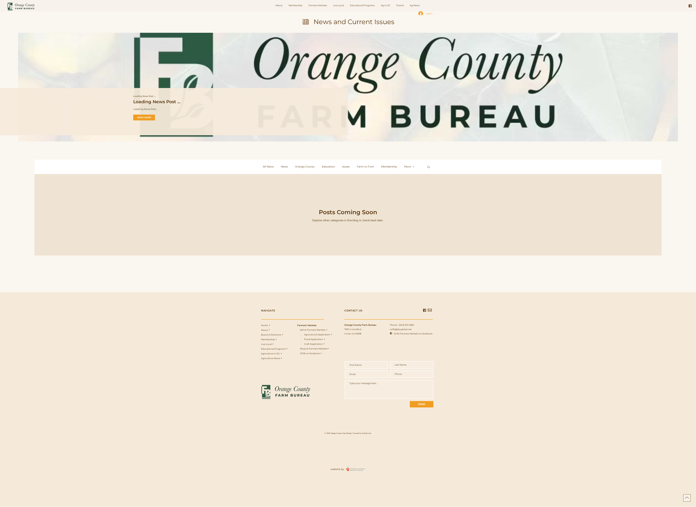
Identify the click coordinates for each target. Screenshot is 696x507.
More (407, 166)
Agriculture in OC (271, 353)
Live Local (267, 344)
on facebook (314, 353)
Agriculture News (271, 358)
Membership (389, 166)
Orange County (305, 166)
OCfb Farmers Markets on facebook (411, 333)
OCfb (301, 353)
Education (328, 166)
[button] (318, 5)
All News (268, 166)
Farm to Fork (365, 166)
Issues (346, 166)
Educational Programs (274, 348)
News (284, 166)
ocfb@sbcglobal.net (401, 329)
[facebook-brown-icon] (690, 6)
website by (337, 469)
